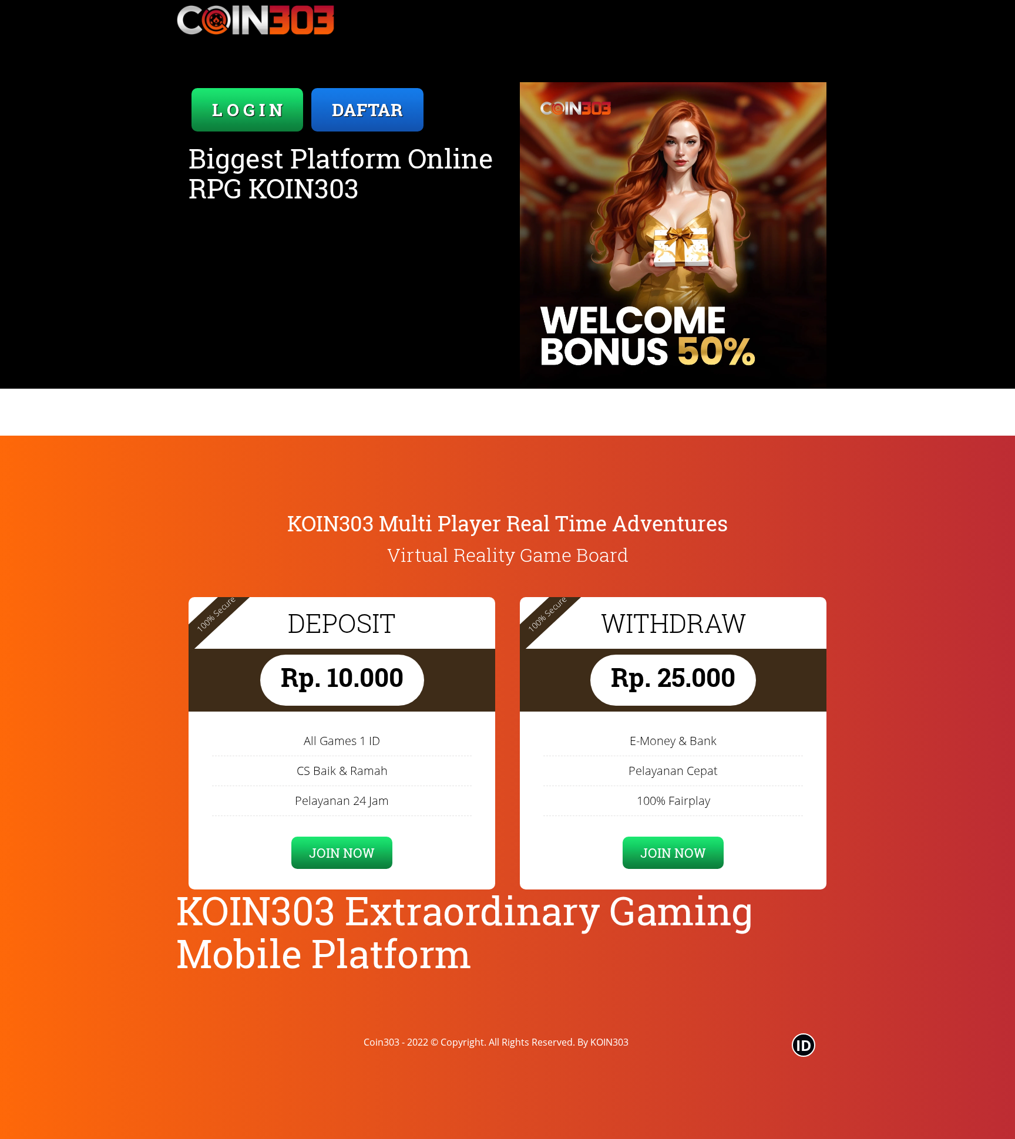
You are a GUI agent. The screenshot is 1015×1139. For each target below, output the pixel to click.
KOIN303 (609, 1042)
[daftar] (673, 235)
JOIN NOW (342, 852)
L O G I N (247, 109)
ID (804, 1045)
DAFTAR (367, 109)
